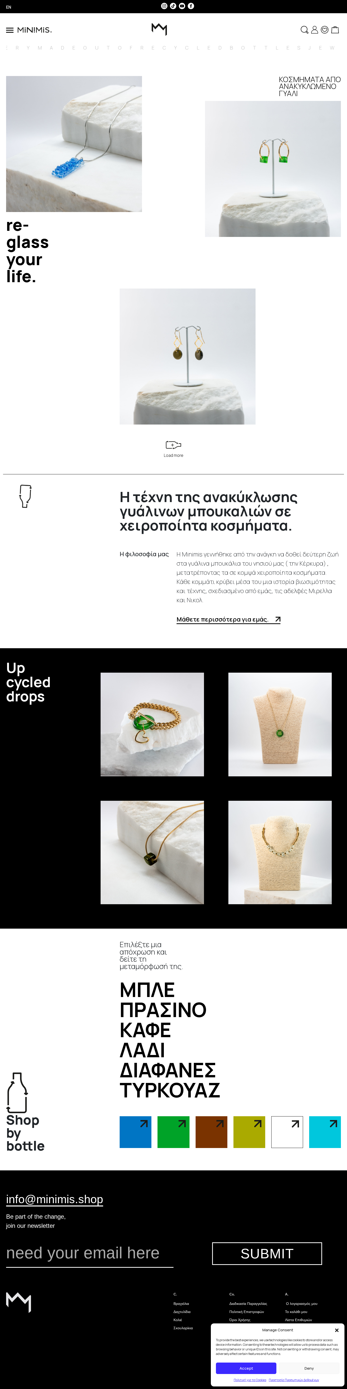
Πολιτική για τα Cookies (250, 1380)
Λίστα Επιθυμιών (298, 1320)
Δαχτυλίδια (182, 1312)
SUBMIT (267, 1253)
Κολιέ (178, 1320)
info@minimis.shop (54, 1199)
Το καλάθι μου (296, 1312)
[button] (336, 1330)
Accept (246, 1368)
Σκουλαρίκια (183, 1328)
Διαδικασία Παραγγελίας (248, 1304)
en (8, 7)
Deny (309, 1368)
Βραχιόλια (181, 1304)
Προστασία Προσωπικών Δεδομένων (294, 1380)
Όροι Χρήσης (239, 1320)
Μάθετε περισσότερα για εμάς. (223, 619)
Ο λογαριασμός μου (301, 1304)
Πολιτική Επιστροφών (246, 1312)
